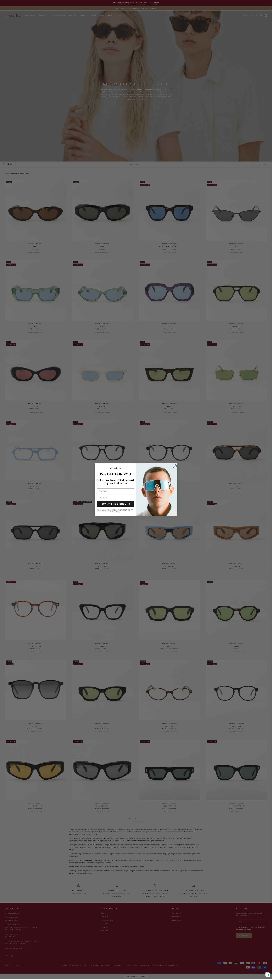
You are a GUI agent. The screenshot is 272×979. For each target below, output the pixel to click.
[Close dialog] (175, 466)
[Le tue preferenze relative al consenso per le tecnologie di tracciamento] (268, 975)
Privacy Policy (115, 511)
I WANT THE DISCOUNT (115, 504)
